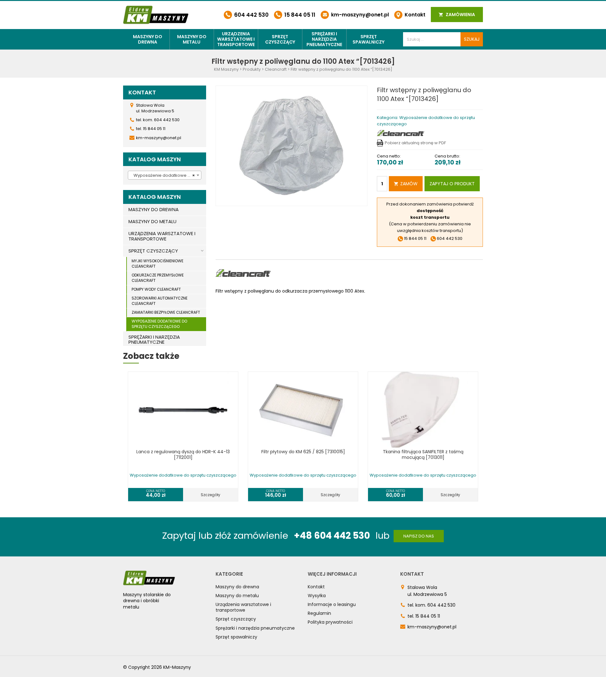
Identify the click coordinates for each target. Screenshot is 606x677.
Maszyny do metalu (191, 39)
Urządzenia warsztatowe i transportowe (236, 39)
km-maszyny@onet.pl (359, 14)
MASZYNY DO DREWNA (153, 209)
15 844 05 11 (299, 15)
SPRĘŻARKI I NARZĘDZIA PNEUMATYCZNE (154, 340)
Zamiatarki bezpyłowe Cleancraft (166, 312)
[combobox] (164, 175)
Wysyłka (317, 595)
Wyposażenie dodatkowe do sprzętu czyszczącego (159, 323)
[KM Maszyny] (156, 15)
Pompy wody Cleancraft (156, 289)
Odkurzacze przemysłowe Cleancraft (158, 277)
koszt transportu (429, 217)
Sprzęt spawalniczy (368, 39)
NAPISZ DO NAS (418, 536)
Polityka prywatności (330, 622)
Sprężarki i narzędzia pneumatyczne (324, 39)
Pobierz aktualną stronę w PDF (415, 143)
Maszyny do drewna (147, 39)
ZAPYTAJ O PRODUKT (452, 184)
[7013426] (291, 146)
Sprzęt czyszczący (280, 39)
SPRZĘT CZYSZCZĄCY (153, 250)
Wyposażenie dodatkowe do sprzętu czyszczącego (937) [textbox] (166, 175)
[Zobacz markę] (400, 133)
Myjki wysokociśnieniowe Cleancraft (157, 263)
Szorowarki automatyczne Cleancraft (159, 300)
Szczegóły (210, 494)
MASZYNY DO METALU (152, 221)
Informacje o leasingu (332, 604)
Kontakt (414, 14)
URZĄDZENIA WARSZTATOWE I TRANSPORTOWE (161, 236)
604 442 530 (251, 15)
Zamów (409, 184)
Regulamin (319, 613)
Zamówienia (460, 14)
